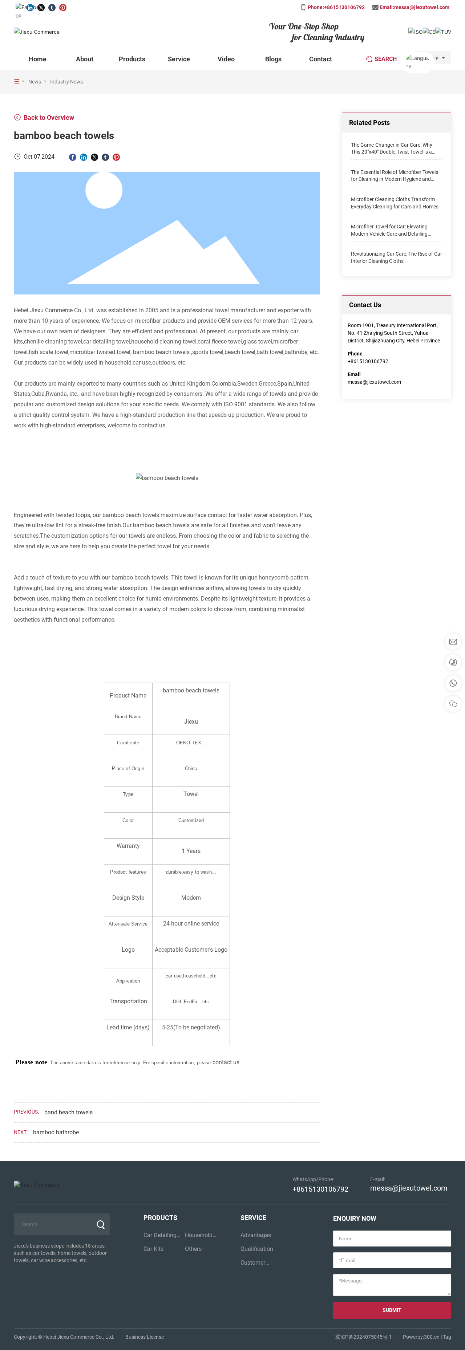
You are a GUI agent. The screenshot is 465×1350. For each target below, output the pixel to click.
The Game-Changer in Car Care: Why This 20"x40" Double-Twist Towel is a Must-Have (391, 152)
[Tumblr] (52, 6)
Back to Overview (48, 117)
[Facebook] (19, 6)
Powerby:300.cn (421, 1337)
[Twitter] (41, 6)
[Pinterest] (62, 6)
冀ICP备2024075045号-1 (363, 1337)
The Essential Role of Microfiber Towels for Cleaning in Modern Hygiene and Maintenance (394, 179)
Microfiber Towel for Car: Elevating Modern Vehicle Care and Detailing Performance (389, 234)
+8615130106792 (368, 361)
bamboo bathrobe (56, 1132)
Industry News (66, 82)
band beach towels (68, 1112)
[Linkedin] (30, 6)
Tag (447, 1337)
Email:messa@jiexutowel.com (414, 7)
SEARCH (386, 59)
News (34, 82)
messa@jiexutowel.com (374, 382)
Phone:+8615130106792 (336, 7)
